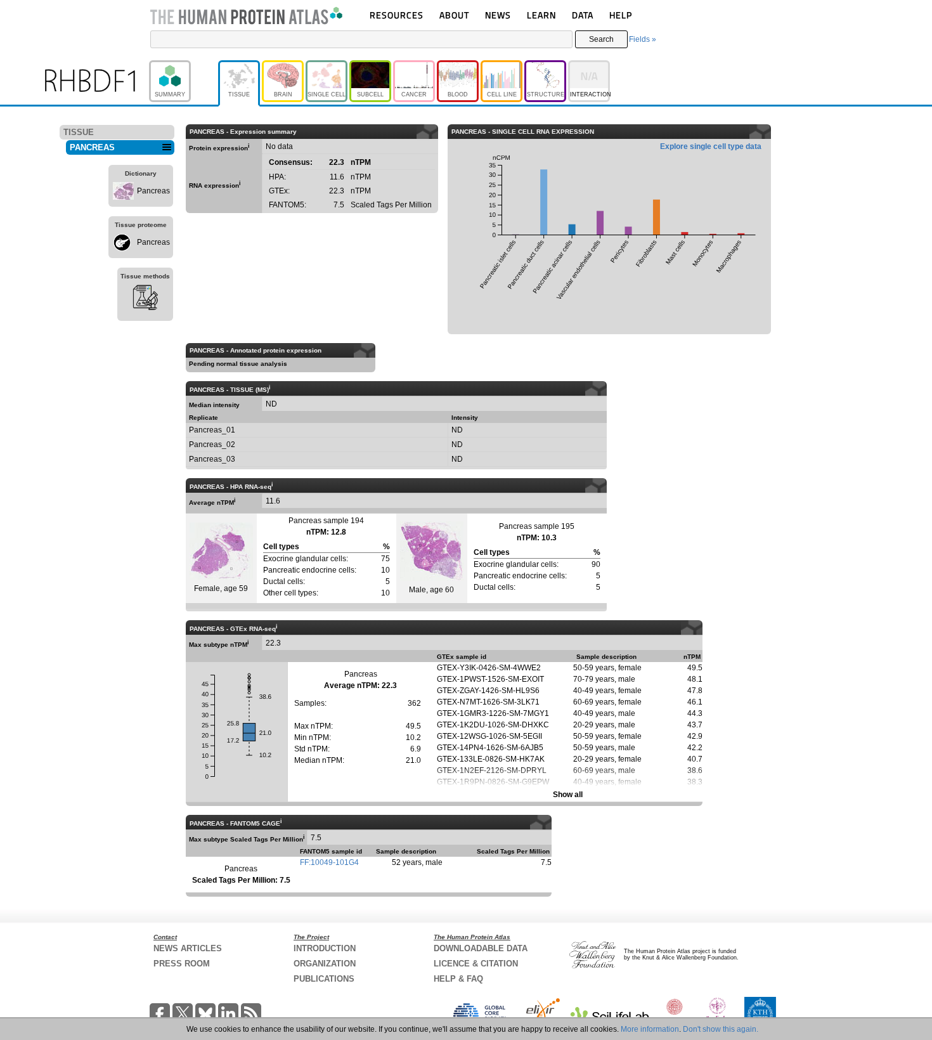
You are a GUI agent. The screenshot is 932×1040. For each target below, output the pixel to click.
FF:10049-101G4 (329, 862)
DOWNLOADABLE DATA (480, 948)
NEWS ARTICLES (187, 948)
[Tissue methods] (145, 299)
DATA (582, 15)
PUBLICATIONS (324, 979)
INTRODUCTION (325, 948)
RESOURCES (397, 15)
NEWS (498, 15)
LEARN (541, 15)
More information (650, 1029)
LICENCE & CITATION (476, 963)
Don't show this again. (720, 1029)
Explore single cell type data (710, 146)
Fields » (642, 39)
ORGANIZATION (325, 963)
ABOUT (454, 15)
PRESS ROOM (181, 963)
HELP (620, 15)
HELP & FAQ (458, 979)
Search (601, 39)
